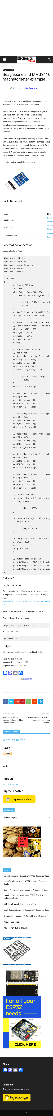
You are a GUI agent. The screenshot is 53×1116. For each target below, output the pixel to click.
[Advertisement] (26, 28)
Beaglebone (14, 66)
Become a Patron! (10, 784)
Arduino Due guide (11, 922)
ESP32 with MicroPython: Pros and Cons (20, 904)
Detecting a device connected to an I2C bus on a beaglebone (14, 720)
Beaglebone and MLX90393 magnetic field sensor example (39, 720)
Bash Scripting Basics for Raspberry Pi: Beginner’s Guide (26, 910)
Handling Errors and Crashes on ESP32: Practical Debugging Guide (23, 896)
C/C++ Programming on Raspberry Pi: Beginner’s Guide (26, 890)
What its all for (14, 740)
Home (5, 66)
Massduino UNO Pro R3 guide (16, 928)
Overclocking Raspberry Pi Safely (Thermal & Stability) (26, 916)
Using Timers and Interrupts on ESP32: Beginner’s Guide (26, 876)
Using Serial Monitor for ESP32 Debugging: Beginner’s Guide (25, 882)
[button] (49, 59)
